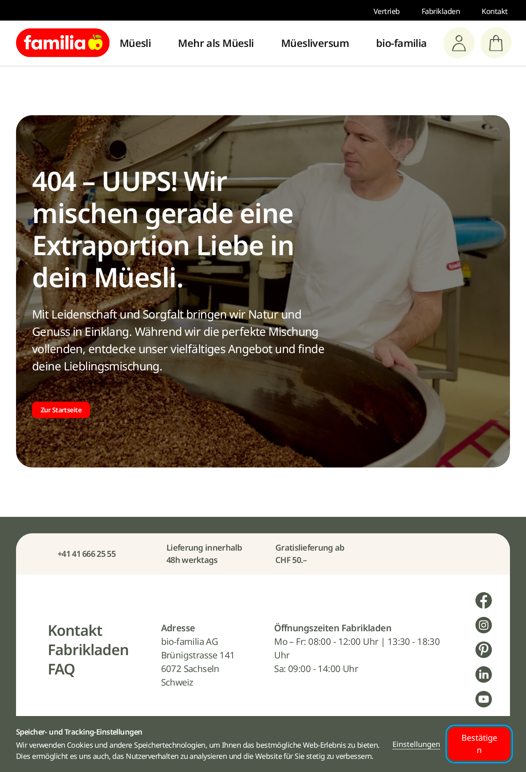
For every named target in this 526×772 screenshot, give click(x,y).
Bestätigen (479, 744)
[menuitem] (135, 43)
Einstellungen (416, 744)
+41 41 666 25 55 (86, 553)
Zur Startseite (61, 409)
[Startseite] (63, 42)
